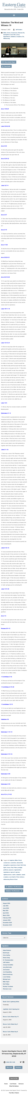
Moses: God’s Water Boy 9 (10, 1024)
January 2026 (6, 920)
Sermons (21, 1083)
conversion (6, 862)
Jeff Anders (18, 29)
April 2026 (6, 913)
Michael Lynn (6, 979)
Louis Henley (6, 977)
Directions (18, 1067)
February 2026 (7, 918)
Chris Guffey (6, 955)
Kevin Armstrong (7, 974)
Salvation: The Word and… (14, 886)
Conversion (14, 32)
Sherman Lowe (7, 989)
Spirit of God (15, 877)
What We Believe (14, 1086)
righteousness (7, 874)
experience (13, 865)
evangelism (6, 865)
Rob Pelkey (6, 984)
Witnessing (6, 38)
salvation (18, 874)
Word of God (13, 879)
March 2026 (6, 915)
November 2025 (7, 925)
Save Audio (7, 66)
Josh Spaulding (7, 972)
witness (22, 877)
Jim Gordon (6, 969)
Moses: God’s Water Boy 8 (10, 1031)
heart (18, 865)
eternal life (20, 862)
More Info (9, 1067)
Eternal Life (21, 32)
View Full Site (14, 1078)
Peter (15, 867)
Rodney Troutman (8, 986)
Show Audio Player (9, 62)
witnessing (6, 879)
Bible (4, 32)
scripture (6, 877)
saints (14, 874)
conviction (13, 862)
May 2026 (5, 910)
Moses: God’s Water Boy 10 (11, 1016)
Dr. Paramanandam (8, 960)
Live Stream (13, 1083)
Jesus (18, 34)
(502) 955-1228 (10, 1062)
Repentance (6, 36)
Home (6, 1083)
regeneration (17, 870)
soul (10, 877)
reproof (12, 872)
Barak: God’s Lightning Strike (11, 1001)
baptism (12, 860)
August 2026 (6, 903)
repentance (6, 872)
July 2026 (5, 905)
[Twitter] (20, 1062)
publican (5, 870)
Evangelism (6, 34)
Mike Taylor (6, 981)
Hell (14, 34)
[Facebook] (23, 1062)
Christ (8, 32)
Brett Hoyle (6, 952)
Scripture (19, 36)
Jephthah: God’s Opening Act (11, 1009)
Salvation (13, 36)
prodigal (20, 867)
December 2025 (7, 922)
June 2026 (6, 908)
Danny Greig (6, 957)
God (11, 34)
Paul (12, 867)
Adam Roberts (7, 950)
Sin (23, 36)
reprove (17, 872)
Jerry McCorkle (7, 967)
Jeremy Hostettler (8, 965)
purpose (11, 870)
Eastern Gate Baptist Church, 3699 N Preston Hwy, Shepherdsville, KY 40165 (14, 1053)
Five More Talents (14, 1093)
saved (23, 874)
